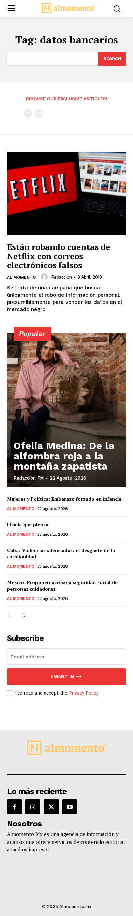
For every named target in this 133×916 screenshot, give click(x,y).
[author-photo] (45, 276)
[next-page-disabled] (39, 113)
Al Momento (21, 277)
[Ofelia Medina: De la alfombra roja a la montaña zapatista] (66, 410)
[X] (51, 806)
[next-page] (22, 616)
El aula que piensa (27, 524)
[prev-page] (28, 113)
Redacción (61, 277)
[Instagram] (32, 806)
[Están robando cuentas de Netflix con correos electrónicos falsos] (66, 193)
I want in (62, 676)
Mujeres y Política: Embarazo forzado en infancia (64, 499)
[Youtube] (69, 806)
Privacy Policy (83, 693)
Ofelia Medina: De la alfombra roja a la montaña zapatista (64, 456)
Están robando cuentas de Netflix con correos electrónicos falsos (58, 255)
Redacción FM (29, 478)
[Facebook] (14, 806)
